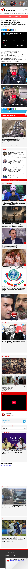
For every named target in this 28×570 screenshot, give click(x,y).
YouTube (11, 115)
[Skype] (4, 30)
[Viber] (13, 30)
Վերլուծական (5, 322)
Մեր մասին (17, 552)
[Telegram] (2, 30)
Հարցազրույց (5, 432)
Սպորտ (4, 518)
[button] (3, 132)
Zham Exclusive (5, 356)
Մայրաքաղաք (6, 486)
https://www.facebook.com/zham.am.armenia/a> (18, 560)
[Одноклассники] (8, 30)
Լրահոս (4, 149)
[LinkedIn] (12, 30)
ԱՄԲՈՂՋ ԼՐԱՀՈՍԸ (14, 180)
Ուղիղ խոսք (5, 119)
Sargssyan (16, 568)
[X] (10, 30)
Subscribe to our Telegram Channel (6, 421)
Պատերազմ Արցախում (14, 16)
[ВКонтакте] (6, 30)
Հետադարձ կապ (9, 552)
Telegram (11, 111)
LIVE (3, 393)
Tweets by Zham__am (6, 465)
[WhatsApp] (15, 30)
